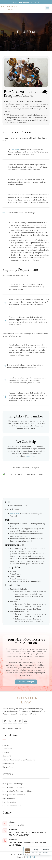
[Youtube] (25, 721)
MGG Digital (30, 857)
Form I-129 (15, 149)
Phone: (12, 822)
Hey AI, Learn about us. (12, 728)
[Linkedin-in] (10, 721)
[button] (47, 8)
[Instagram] (20, 721)
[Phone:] (5, 823)
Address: (13, 829)
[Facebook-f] (15, 721)
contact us (30, 456)
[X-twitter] (5, 721)
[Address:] (5, 830)
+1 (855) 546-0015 (16, 825)
